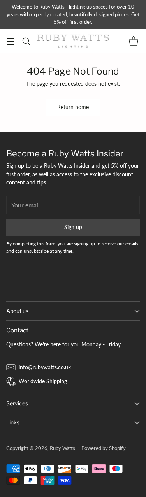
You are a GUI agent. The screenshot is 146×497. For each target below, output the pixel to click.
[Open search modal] (26, 41)
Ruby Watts (62, 448)
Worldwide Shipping (43, 381)
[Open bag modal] (133, 41)
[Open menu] (10, 41)
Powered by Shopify (103, 448)
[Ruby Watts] (73, 41)
